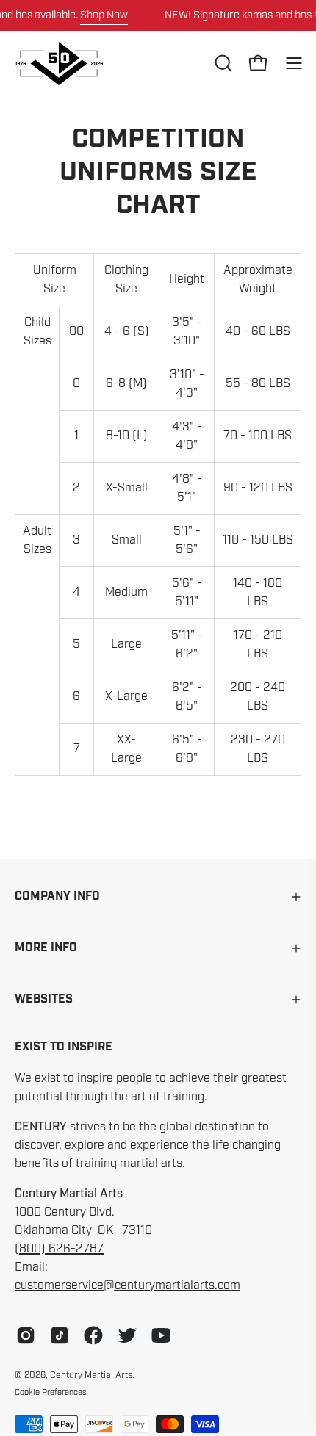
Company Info (57, 896)
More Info (46, 948)
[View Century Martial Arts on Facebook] (93, 1335)
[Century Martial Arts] (59, 63)
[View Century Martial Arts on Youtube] (161, 1335)
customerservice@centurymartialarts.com (127, 1285)
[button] (222, 63)
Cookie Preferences (51, 1392)
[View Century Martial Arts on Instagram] (26, 1335)
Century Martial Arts (91, 1375)
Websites (44, 999)
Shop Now (104, 14)
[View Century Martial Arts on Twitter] (127, 1335)
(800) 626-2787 (59, 1248)
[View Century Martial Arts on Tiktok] (60, 1335)
